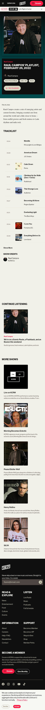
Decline (5, 706)
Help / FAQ (6, 635)
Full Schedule (29, 608)
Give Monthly (23, 671)
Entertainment (7, 604)
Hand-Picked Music (11, 81)
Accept (16, 706)
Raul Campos (8, 336)
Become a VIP (29, 632)
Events (4, 615)
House (32, 81)
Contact (5, 643)
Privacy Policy (22, 700)
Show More (7, 248)
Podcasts (27, 605)
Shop (25, 639)
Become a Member (31, 628)
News (4, 600)
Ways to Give (28, 635)
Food (4, 608)
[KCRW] (6, 569)
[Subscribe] (40, 582)
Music (26, 601)
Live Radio (27, 597)
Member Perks (29, 643)
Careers (5, 632)
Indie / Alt (24, 81)
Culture (5, 611)
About (4, 628)
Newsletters (6, 639)
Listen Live (11, 3)
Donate (38, 3)
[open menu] (3, 3)
